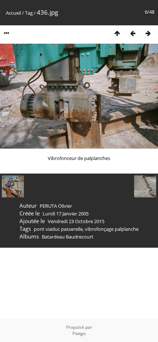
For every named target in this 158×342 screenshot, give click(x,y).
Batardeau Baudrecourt (67, 236)
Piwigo (79, 333)
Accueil (13, 13)
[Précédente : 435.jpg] (132, 33)
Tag (29, 13)
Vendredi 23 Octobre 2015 (76, 221)
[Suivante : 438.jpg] (148, 33)
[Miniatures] (117, 33)
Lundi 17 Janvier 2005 (66, 213)
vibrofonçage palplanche (112, 229)
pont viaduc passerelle (58, 229)
